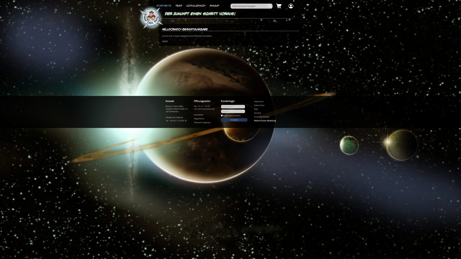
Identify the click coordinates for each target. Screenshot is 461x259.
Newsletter (198, 114)
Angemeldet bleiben (232, 115)
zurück (165, 41)
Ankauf (214, 5)
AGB (256, 109)
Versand (257, 113)
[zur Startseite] (151, 18)
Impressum (259, 101)
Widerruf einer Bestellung (265, 120)
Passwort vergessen (202, 122)
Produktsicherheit (261, 116)
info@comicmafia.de (174, 117)
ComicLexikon (195, 5)
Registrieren (199, 118)
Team (178, 5)
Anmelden (234, 120)
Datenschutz (259, 105)
